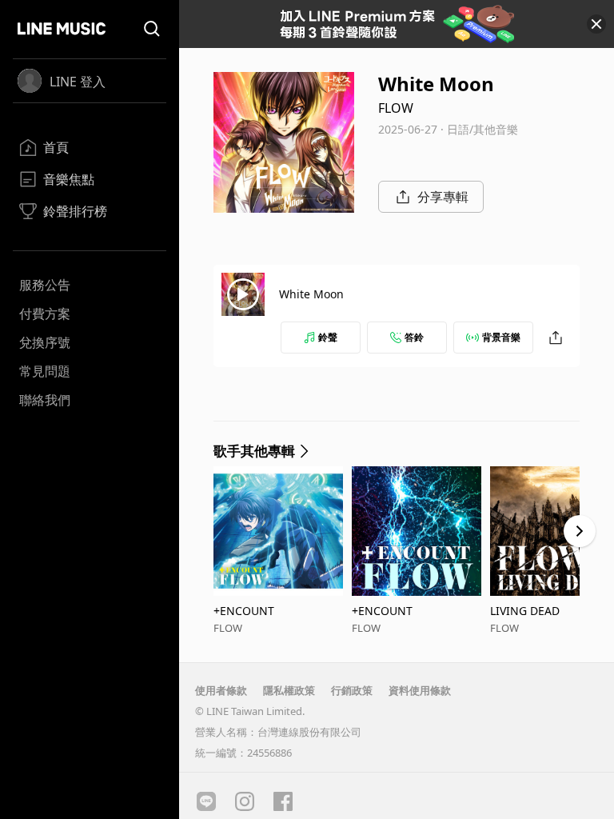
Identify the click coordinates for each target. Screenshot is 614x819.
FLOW (395, 108)
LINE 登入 (78, 81)
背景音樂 (501, 337)
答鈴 (414, 337)
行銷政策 (352, 690)
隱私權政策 (289, 690)
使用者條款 (221, 690)
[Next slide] (580, 531)
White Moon (311, 294)
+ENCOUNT (243, 610)
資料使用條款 (420, 690)
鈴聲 (327, 337)
